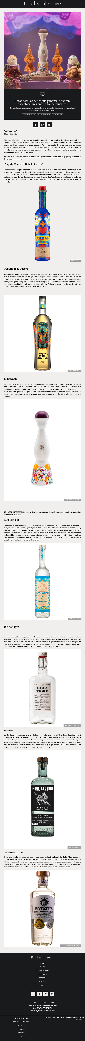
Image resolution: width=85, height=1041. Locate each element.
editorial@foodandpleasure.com (42, 1011)
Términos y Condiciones (21, 1022)
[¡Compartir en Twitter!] (49, 124)
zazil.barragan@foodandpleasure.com (42, 1005)
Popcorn (42, 978)
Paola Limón (12, 131)
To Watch (42, 981)
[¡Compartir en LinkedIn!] (42, 124)
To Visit (42, 967)
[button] (3, 4)
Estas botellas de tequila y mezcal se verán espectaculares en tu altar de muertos (42, 102)
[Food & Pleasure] (42, 4)
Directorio (21, 1032)
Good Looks (42, 974)
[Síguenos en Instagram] (39, 994)
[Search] (81, 4)
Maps (42, 985)
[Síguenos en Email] (45, 994)
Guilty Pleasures (42, 970)
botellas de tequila (44, 114)
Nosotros (21, 1025)
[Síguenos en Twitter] (52, 994)
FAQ (21, 1036)
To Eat (42, 95)
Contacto (21, 1029)
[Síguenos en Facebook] (33, 994)
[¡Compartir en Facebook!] (35, 124)
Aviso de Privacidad (21, 1018)
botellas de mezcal (29, 114)
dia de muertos (57, 114)
